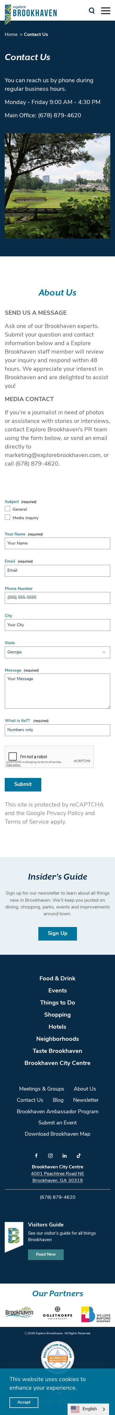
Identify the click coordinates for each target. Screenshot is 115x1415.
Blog (58, 1100)
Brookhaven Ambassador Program (57, 1112)
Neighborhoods (57, 1039)
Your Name (15, 534)
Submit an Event (57, 1123)
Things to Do (57, 1003)
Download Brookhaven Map (57, 1134)
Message (13, 670)
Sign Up (58, 933)
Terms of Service (27, 822)
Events (57, 991)
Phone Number (18, 589)
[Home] (31, 14)
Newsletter (85, 1100)
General (20, 509)
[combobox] (88, 1409)
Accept (23, 1402)
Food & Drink (57, 979)
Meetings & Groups (41, 1089)
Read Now (46, 1254)
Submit (23, 784)
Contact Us (30, 1100)
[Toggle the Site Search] (91, 10)
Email (10, 561)
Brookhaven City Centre (57, 1063)
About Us (85, 1089)
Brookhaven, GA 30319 (57, 1180)
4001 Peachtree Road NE (57, 1174)
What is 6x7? (18, 721)
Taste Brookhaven (57, 1051)
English (90, 1409)
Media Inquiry (25, 518)
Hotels (57, 1027)
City (8, 616)
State (10, 643)
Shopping (57, 1015)
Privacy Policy (65, 814)
